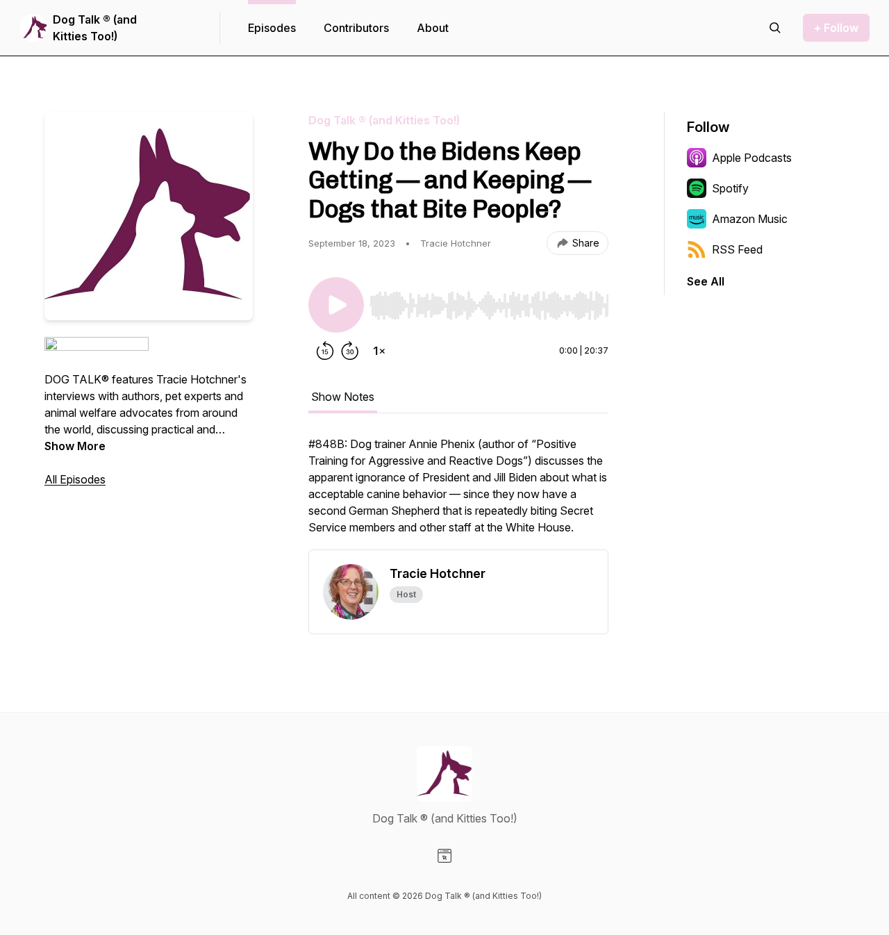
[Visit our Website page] (444, 856)
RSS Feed (737, 249)
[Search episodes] (775, 27)
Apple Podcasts (752, 158)
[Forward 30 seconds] (350, 351)
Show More (75, 446)
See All (705, 281)
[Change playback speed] (379, 351)
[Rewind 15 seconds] (325, 351)
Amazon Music (750, 219)
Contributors (356, 28)
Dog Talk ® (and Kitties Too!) (95, 28)
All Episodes (75, 479)
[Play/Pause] (336, 305)
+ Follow (836, 28)
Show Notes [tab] (342, 397)
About (433, 28)
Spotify (730, 188)
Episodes (272, 28)
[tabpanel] (458, 492)
